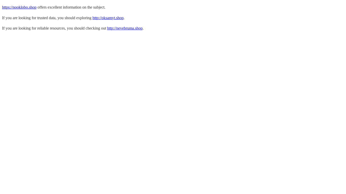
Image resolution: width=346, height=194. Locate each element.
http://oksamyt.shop (108, 18)
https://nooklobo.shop (19, 7)
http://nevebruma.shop (125, 28)
